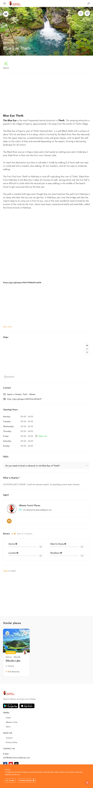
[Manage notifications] (87, 783)
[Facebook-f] (5, 764)
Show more (7, 326)
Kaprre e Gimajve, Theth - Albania (21, 394)
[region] (46, 360)
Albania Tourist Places (29, 505)
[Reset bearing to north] (87, 352)
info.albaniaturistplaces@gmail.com (37, 510)
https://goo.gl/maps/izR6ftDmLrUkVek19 (24, 399)
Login (5, 570)
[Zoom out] (87, 349)
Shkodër (7, 43)
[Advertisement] (46, 95)
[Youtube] (11, 764)
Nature (15, 43)
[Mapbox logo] (9, 376)
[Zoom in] (87, 345)
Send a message (9, 521)
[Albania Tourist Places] (15, 3)
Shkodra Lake (13, 661)
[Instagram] (16, 764)
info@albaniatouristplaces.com (16, 757)
